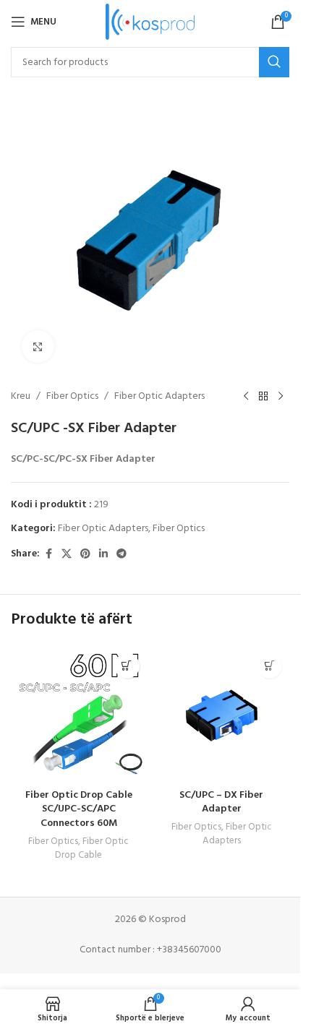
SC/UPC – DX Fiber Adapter (221, 802)
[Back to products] (263, 396)
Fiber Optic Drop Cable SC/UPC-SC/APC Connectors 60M (78, 809)
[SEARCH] (274, 62)
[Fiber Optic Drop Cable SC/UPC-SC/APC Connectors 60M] (79, 714)
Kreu (20, 397)
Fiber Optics (72, 397)
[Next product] (280, 396)
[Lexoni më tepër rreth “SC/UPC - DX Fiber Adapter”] (269, 666)
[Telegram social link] (121, 554)
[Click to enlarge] (38, 346)
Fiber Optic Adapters (159, 397)
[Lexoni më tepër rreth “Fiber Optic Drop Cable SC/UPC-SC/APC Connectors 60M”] (127, 666)
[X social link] (66, 554)
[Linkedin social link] (103, 554)
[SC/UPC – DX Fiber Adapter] (222, 714)
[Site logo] (150, 22)
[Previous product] (246, 396)
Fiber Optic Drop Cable (92, 848)
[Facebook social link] (48, 554)
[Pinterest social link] (85, 554)
